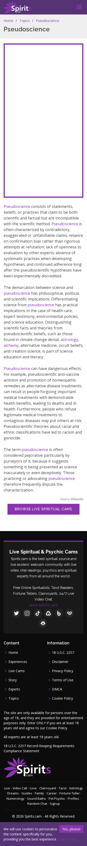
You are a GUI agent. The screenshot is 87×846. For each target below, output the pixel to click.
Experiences (17, 661)
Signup (55, 803)
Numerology (15, 798)
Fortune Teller (69, 793)
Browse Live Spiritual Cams (43, 509)
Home (8, 20)
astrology (69, 339)
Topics (24, 20)
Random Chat (37, 803)
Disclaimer (60, 661)
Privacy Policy (62, 671)
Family (39, 793)
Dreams (13, 793)
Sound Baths (36, 798)
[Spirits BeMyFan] (69, 613)
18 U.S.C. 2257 (63, 652)
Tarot (62, 788)
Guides (27, 793)
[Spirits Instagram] (27, 613)
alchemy (11, 345)
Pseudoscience (47, 20)
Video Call (20, 788)
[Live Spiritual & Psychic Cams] (17, 7)
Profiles (73, 798)
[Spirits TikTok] (37, 613)
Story (12, 680)
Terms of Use (62, 680)
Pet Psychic (57, 798)
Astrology (76, 788)
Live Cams (16, 671)
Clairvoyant (47, 788)
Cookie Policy (62, 698)
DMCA (57, 689)
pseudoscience (17, 293)
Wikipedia (77, 499)
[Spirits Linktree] (43, 623)
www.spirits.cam (43, 605)
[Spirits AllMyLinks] (48, 613)
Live (7, 788)
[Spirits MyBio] (59, 613)
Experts (14, 689)
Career (52, 793)
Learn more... (68, 839)
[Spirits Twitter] (16, 613)
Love (33, 788)
